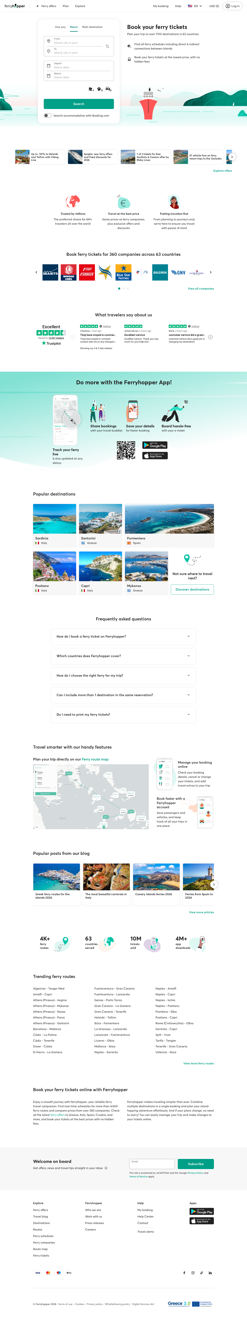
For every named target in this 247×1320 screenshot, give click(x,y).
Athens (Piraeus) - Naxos (49, 1011)
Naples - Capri (165, 994)
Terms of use (65, 1304)
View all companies (201, 288)
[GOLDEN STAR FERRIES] (105, 272)
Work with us (93, 1216)
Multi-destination (92, 27)
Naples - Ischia (165, 1000)
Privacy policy (94, 1304)
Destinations (41, 1223)
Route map (40, 1249)
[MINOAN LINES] (68, 272)
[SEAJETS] (50, 272)
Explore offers (222, 170)
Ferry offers (48, 6)
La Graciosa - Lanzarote (110, 1029)
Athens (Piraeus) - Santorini (51, 1023)
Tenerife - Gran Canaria (171, 1046)
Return (74, 27)
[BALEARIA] (160, 272)
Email (135, 1161)
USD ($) (214, 6)
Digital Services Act (143, 1304)
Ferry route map (95, 759)
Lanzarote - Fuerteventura (112, 1035)
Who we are (93, 1210)
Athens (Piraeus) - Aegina (50, 1000)
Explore (80, 6)
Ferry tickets (41, 1255)
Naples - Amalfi (166, 988)
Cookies (79, 1304)
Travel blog (40, 1216)
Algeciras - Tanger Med (48, 988)
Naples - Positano (167, 1006)
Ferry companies (44, 1242)
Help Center (145, 1216)
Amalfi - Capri (42, 994)
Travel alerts (145, 1231)
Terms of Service (138, 1176)
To (55, 49)
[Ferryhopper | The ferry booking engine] (14, 6)
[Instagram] (193, 1272)
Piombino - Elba (166, 1011)
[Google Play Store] (155, 445)
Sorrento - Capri (166, 1029)
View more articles (201, 912)
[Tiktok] (201, 1272)
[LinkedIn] (210, 1272)
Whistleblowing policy (117, 1304)
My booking (161, 6)
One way (60, 27)
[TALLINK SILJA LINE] (142, 272)
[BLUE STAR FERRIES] (123, 272)
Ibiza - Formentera (106, 1023)
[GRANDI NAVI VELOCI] (178, 272)
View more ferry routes (198, 1063)
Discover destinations (192, 589)
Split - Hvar (163, 1035)
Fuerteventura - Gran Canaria (114, 988)
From (57, 39)
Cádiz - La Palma (45, 1035)
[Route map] (91, 796)
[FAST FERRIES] (87, 272)
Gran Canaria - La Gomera (112, 1006)
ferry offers (57, 1115)
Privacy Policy (195, 1172)
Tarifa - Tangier (166, 1040)
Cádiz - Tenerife (43, 1040)
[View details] (105, 1168)
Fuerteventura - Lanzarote (112, 994)
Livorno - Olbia (104, 1040)
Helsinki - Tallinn (105, 1017)
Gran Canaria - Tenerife (110, 1011)
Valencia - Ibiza (166, 1052)
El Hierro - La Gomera (47, 1052)
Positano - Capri (166, 1017)
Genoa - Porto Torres (108, 1000)
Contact (142, 1223)
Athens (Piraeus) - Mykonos (51, 1006)
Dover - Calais (42, 1046)
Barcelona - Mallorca (47, 1029)
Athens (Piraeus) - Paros (49, 1017)
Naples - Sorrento (106, 1052)
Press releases (94, 1223)
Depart (58, 63)
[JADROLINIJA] (197, 272)
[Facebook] (184, 1272)
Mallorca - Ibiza (104, 1046)
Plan (66, 6)
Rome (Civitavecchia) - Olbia (174, 1023)
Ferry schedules (43, 1236)
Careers (90, 1229)
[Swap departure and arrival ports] (107, 46)
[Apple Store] (155, 455)
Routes (37, 1229)
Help (178, 6)
